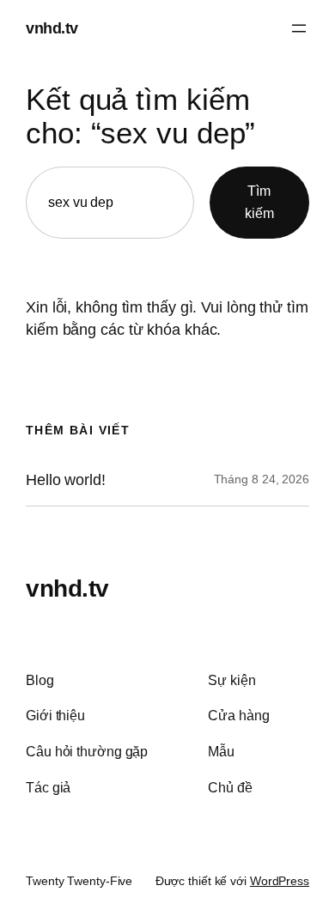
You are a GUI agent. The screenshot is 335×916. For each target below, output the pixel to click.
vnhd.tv (52, 28)
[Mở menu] (299, 28)
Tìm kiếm (259, 202)
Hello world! (66, 479)
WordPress (279, 881)
